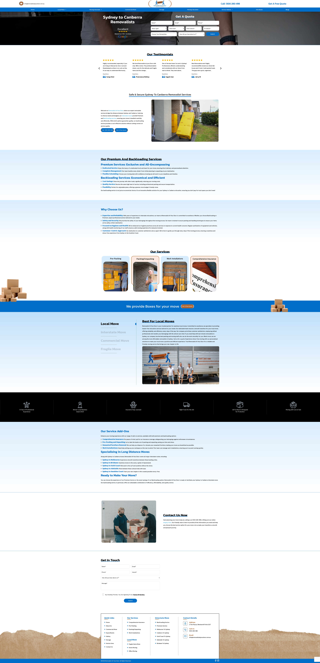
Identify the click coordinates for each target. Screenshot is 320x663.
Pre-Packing (132, 626)
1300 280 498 (193, 631)
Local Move (61, 10)
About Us (109, 626)
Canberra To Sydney (163, 633)
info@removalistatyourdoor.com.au (200, 637)
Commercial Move (130, 10)
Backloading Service (163, 622)
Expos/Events (110, 633)
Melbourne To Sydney (163, 629)
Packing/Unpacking (135, 629)
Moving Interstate (95, 10)
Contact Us (109, 647)
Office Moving (133, 651)
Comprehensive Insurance (136, 622)
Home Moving (133, 648)
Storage (161, 10)
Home (32, 10)
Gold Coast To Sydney (163, 636)
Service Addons (226, 10)
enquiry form (167, 522)
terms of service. (139, 595)
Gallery (108, 636)
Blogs (287, 10)
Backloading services (110, 118)
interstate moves (127, 116)
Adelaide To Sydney (163, 640)
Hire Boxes (259, 10)
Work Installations (134, 633)
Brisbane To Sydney (163, 643)
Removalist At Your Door (115, 111)
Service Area (110, 643)
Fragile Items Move (134, 644)
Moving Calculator (192, 10)
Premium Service (162, 626)
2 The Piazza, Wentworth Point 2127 (200, 624)
